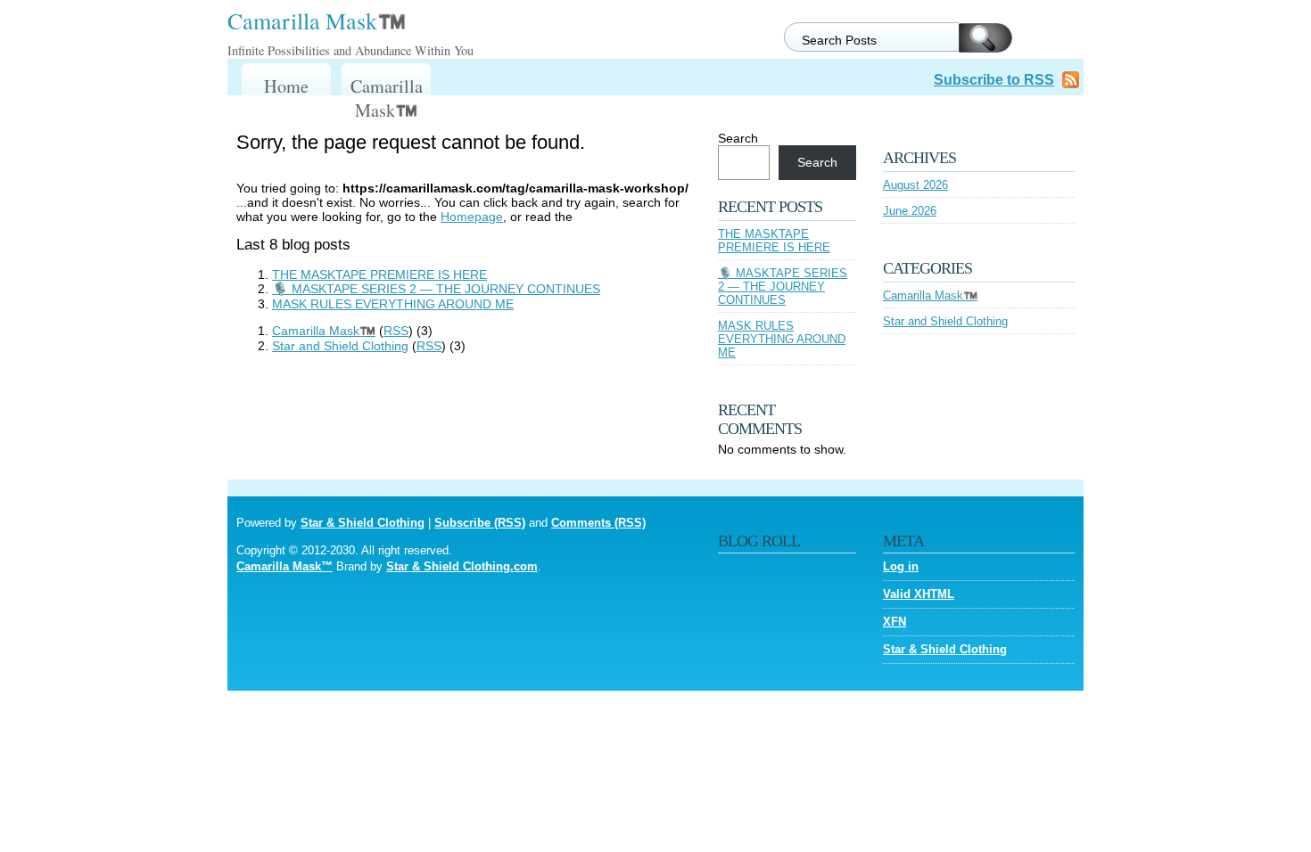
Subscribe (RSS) (479, 522)
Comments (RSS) (598, 522)
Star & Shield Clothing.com (462, 566)
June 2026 (909, 210)
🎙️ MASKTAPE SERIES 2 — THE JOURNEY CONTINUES (436, 289)
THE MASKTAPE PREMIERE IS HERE (379, 274)
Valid (918, 594)
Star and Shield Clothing (340, 346)
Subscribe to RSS (994, 79)
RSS (395, 331)
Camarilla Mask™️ (316, 20)
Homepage (472, 216)
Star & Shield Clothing (363, 522)
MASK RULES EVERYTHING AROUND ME (393, 304)
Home (286, 86)
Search (738, 138)
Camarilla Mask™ (284, 566)
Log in (901, 566)
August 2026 (915, 185)
